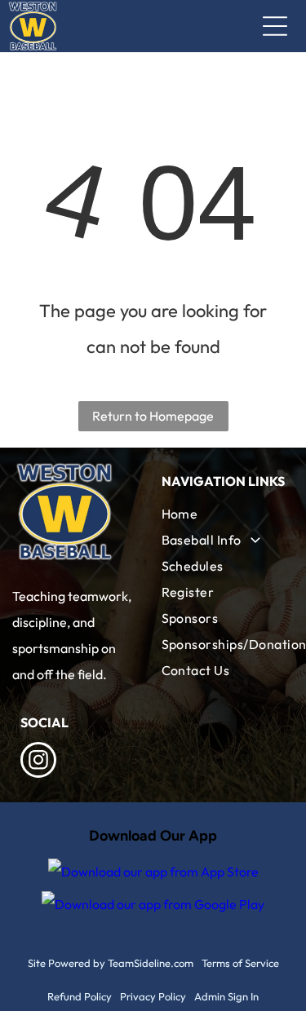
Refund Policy (79, 996)
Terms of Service (240, 962)
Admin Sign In (226, 996)
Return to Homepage (153, 416)
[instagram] (38, 762)
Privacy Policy (153, 996)
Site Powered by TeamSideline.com (110, 962)
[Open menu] (275, 26)
